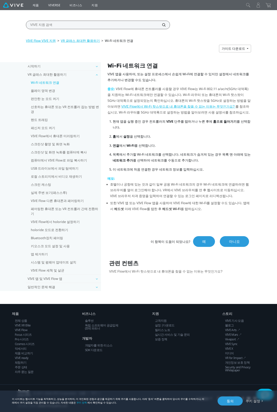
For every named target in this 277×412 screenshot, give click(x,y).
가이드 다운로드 (234, 48)
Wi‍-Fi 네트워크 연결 (45, 82)
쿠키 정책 (81, 402)
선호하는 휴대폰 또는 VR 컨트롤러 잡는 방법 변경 (65, 109)
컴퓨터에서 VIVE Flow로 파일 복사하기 (59, 160)
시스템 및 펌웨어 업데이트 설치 (53, 262)
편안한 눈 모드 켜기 (45, 99)
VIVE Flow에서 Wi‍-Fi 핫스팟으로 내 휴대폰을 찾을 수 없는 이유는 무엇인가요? (178, 106)
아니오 (234, 241)
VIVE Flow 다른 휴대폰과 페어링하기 (57, 201)
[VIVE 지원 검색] (162, 25)
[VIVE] (13, 5)
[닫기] (248, 5)
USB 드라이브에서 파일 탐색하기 (54, 168)
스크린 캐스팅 (41, 184)
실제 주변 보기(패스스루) (49, 192)
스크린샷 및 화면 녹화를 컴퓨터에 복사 (59, 152)
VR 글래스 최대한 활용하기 (80, 40)
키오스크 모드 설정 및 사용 (50, 246)
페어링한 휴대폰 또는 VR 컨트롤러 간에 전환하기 (64, 211)
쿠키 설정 (253, 401)
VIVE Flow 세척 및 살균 (47, 270)
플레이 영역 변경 (43, 90)
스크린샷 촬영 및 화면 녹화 (50, 144)
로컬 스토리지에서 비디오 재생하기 (56, 176)
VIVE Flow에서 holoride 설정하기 (55, 222)
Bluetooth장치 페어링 (47, 238)
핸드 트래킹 (39, 120)
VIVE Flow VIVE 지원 (41, 40)
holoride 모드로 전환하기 (49, 230)
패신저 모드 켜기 (43, 128)
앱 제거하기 (39, 254)
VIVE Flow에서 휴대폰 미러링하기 (55, 136)
